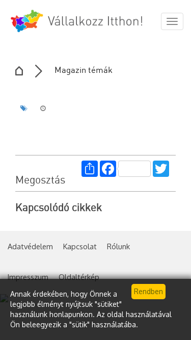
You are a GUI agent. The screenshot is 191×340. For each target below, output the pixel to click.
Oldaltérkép (79, 276)
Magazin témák (83, 71)
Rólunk (118, 246)
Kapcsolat (80, 246)
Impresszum (28, 276)
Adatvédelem (30, 246)
